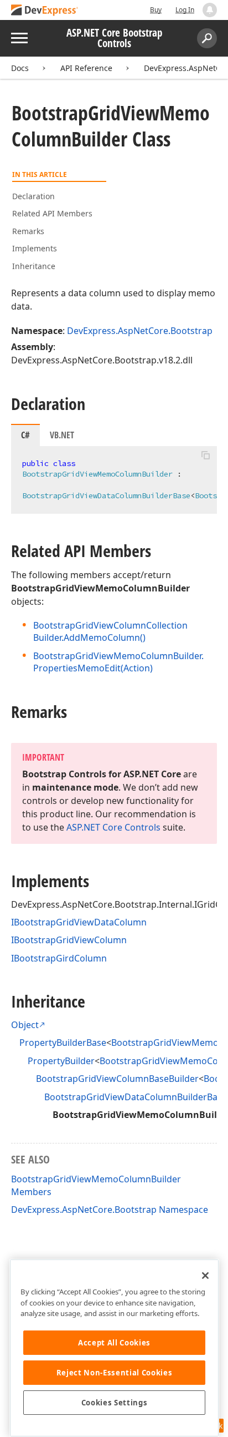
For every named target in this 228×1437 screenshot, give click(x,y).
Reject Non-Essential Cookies (114, 1373)
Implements (34, 248)
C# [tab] (25, 435)
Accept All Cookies (114, 1343)
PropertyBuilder (61, 1061)
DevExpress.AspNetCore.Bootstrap (140, 331)
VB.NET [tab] (62, 435)
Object (25, 1025)
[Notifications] (210, 10)
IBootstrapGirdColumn (59, 958)
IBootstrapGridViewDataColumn (79, 922)
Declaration (33, 196)
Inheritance (33, 266)
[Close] (205, 1275)
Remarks (28, 231)
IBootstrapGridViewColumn (69, 940)
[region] (114, 1348)
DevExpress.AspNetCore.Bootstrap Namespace (109, 1209)
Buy (156, 9)
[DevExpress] (45, 11)
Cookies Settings (114, 1403)
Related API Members (52, 213)
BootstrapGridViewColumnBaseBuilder (117, 1078)
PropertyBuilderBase (62, 1042)
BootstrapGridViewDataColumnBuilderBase (135, 1097)
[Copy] (205, 455)
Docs (20, 68)
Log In (184, 9)
